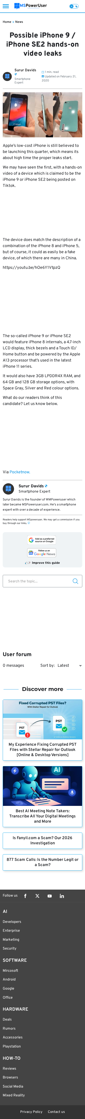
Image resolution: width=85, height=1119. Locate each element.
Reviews (9, 1069)
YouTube (50, 896)
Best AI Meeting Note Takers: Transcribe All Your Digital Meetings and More (42, 816)
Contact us (56, 1112)
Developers (12, 922)
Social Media (13, 1086)
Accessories (13, 1037)
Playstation (12, 1046)
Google (8, 988)
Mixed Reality (14, 1095)
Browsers (10, 1077)
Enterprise (11, 931)
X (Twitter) (37, 896)
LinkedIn (62, 896)
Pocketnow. (19, 472)
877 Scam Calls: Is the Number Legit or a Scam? (42, 862)
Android (9, 979)
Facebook (25, 896)
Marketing (11, 940)
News (19, 22)
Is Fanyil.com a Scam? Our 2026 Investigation (42, 841)
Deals (7, 1019)
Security (9, 948)
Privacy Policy (31, 1112)
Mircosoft (10, 971)
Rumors (9, 1028)
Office (8, 997)
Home (7, 22)
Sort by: (47, 665)
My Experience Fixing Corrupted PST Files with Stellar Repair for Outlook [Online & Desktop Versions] (43, 750)
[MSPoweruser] (30, 6)
